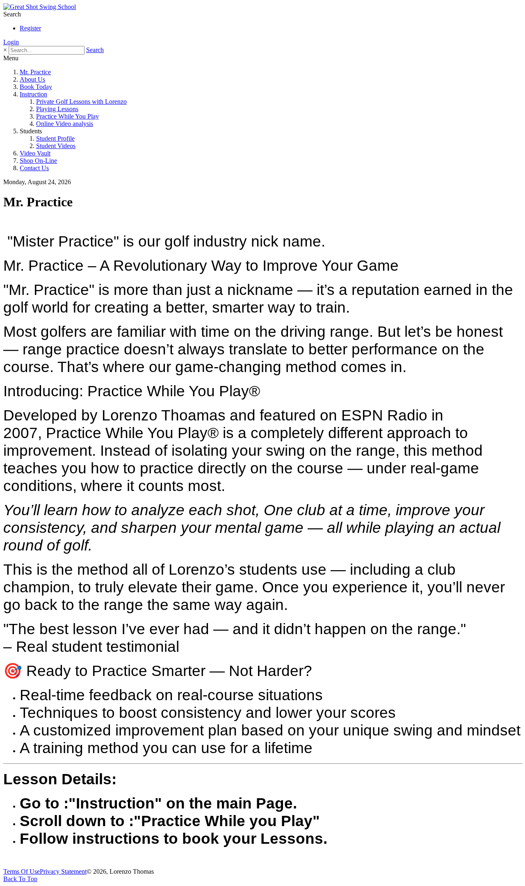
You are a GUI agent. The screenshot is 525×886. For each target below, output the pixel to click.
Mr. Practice (35, 72)
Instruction (33, 94)
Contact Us (34, 167)
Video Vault (35, 153)
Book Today (36, 86)
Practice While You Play (67, 116)
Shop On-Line (38, 160)
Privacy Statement (63, 871)
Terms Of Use (21, 871)
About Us (32, 79)
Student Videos (55, 145)
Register (30, 28)
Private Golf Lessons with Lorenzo (81, 101)
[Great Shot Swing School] (39, 6)
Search (95, 49)
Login (11, 42)
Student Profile (55, 138)
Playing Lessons (57, 108)
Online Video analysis (64, 123)
